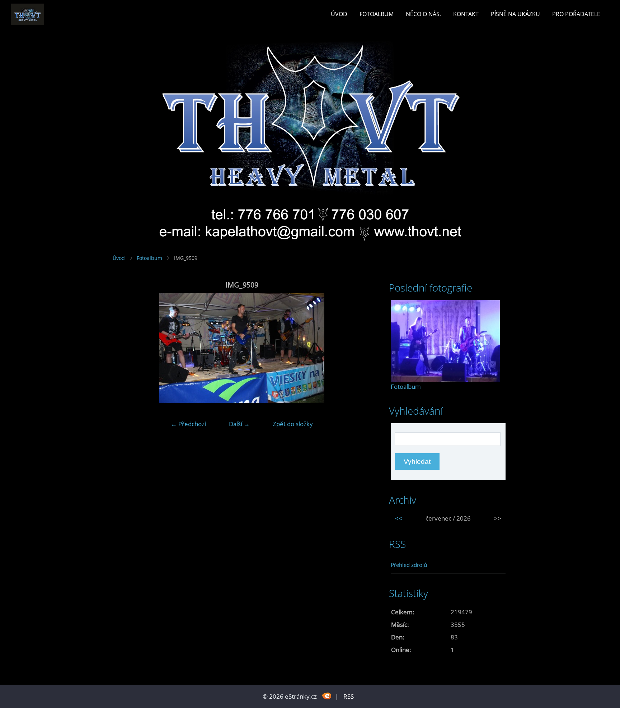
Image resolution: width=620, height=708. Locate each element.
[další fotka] (359, 348)
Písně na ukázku (515, 14)
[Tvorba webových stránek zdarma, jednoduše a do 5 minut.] (327, 695)
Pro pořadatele (576, 14)
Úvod (339, 14)
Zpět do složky (293, 424)
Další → (239, 424)
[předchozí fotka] (124, 348)
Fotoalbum (377, 14)
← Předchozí (188, 424)
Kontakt (466, 14)
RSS (348, 696)
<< (398, 518)
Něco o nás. (423, 14)
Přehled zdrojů (409, 564)
